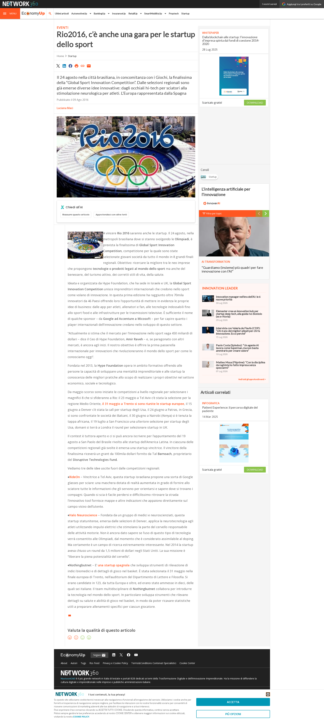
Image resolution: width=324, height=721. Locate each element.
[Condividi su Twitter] (58, 66)
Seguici (97, 655)
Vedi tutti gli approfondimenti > (252, 379)
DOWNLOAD (255, 102)
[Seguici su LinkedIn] (114, 655)
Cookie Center (187, 663)
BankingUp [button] (99, 13)
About (64, 663)
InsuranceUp (119, 13)
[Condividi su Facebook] (70, 66)
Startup (185, 13)
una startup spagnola (114, 565)
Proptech (174, 13)
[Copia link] (82, 66)
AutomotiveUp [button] (79, 13)
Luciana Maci (65, 108)
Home (60, 55)
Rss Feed (94, 663)
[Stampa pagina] (76, 66)
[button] (10, 13)
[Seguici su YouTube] (136, 655)
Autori (74, 663)
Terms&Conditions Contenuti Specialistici (153, 663)
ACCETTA (233, 702)
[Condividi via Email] (88, 66)
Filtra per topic (214, 213)
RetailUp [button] (133, 13)
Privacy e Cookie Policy (115, 663)
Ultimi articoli (62, 13)
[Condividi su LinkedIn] (64, 66)
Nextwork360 (68, 678)
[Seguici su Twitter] (121, 655)
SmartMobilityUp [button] (153, 13)
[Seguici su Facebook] (129, 655)
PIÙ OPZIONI (233, 714)
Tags (83, 663)
